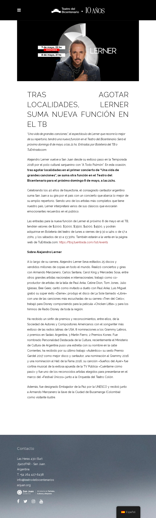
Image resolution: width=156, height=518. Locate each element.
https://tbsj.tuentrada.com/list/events (83, 242)
